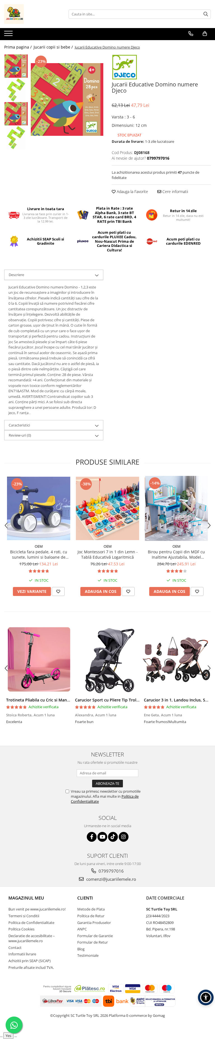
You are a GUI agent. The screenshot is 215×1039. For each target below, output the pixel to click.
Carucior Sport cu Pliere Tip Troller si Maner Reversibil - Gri (131, 700)
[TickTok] (113, 837)
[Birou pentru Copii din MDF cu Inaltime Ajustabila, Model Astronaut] (176, 508)
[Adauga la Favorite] (58, 591)
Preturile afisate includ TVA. (31, 967)
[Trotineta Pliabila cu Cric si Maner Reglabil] (38, 659)
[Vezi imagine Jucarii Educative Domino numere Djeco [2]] (16, 113)
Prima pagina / (18, 47)
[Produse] (9, 35)
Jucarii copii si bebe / (54, 47)
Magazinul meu (26, 898)
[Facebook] (92, 837)
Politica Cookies (21, 929)
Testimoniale (88, 955)
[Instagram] (123, 837)
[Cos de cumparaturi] (205, 33)
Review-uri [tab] (20, 435)
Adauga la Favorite (132, 191)
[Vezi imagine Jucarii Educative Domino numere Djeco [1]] (16, 90)
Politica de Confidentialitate (31, 922)
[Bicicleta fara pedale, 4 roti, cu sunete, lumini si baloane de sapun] (38, 508)
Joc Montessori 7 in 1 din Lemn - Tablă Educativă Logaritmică (108, 554)
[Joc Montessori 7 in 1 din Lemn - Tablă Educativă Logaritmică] (107, 508)
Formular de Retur (92, 942)
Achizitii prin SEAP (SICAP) (29, 960)
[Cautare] (206, 14)
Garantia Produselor (94, 922)
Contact (15, 947)
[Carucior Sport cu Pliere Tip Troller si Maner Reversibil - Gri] (107, 659)
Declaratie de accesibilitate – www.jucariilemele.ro (31, 938)
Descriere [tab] (16, 274)
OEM (39, 546)
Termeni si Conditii (23, 915)
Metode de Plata (91, 909)
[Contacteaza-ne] (190, 33)
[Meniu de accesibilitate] (206, 997)
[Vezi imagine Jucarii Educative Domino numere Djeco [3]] (16, 137)
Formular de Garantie (95, 935)
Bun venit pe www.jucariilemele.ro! (37, 909)
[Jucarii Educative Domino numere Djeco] (67, 99)
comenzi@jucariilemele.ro (110, 879)
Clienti (85, 898)
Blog (81, 948)
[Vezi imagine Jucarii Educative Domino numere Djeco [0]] (16, 66)
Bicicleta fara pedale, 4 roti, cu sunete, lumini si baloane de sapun (38, 554)
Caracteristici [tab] (19, 425)
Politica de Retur (90, 915)
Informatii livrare (22, 954)
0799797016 (110, 871)
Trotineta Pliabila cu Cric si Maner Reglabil (46, 700)
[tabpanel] (67, 99)
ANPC (82, 929)
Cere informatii (174, 191)
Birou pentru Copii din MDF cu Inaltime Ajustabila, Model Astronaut (176, 554)
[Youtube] (102, 837)
